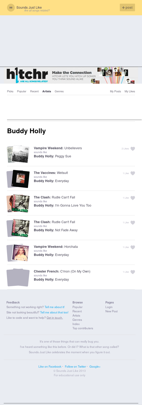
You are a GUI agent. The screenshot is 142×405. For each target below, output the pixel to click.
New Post (111, 311)
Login (109, 307)
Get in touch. (55, 317)
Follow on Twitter (75, 366)
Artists (46, 91)
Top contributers (82, 328)
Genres (59, 91)
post (129, 7)
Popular (21, 91)
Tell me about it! (55, 307)
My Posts (115, 91)
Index (76, 324)
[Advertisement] (71, 41)
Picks (10, 91)
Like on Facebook (49, 366)
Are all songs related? (37, 10)
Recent (34, 91)
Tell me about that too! (54, 312)
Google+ (95, 366)
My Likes (130, 91)
